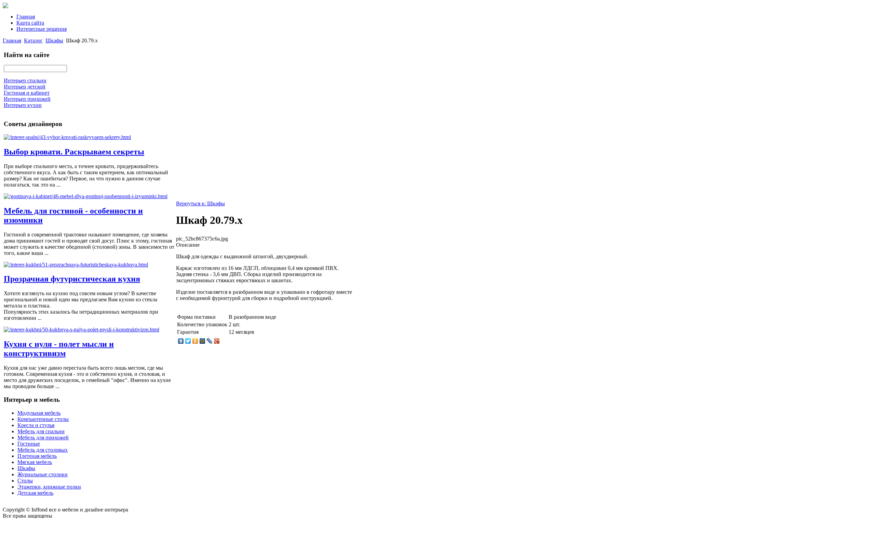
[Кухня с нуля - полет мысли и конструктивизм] (81, 329)
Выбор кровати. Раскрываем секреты (74, 151)
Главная (25, 16)
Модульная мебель (38, 413)
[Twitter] (188, 341)
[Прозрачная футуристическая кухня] (76, 265)
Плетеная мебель (37, 456)
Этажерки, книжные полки (49, 487)
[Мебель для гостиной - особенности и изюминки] (85, 196)
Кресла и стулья (35, 425)
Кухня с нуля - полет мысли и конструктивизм (59, 349)
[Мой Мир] (202, 341)
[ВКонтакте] (181, 341)
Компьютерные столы (43, 419)
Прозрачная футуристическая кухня (72, 278)
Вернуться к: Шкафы (200, 203)
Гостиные (28, 444)
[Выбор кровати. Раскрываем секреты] (67, 137)
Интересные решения (41, 29)
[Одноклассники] (195, 341)
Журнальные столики (42, 474)
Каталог (33, 40)
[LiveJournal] (209, 341)
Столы (25, 480)
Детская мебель (35, 493)
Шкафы (54, 40)
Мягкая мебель (34, 462)
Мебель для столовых (42, 450)
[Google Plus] (216, 341)
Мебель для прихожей (43, 437)
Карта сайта (30, 23)
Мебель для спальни (41, 431)
